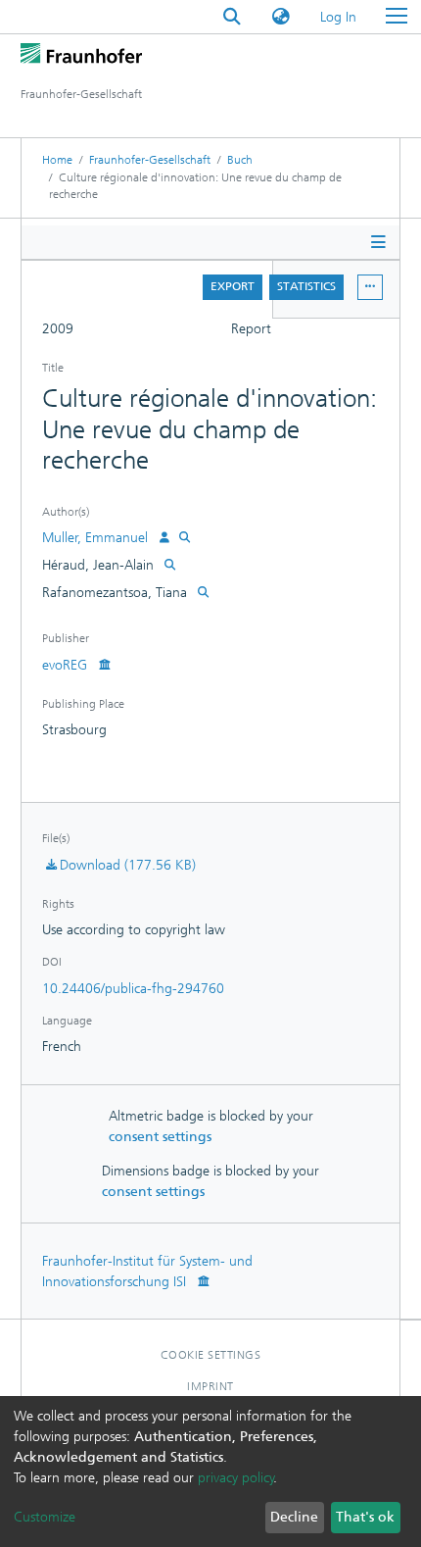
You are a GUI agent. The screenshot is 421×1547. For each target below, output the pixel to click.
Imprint (210, 1386)
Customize (44, 1517)
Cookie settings (211, 1355)
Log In (339, 17)
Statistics (306, 286)
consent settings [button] (160, 1136)
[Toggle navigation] (396, 16)
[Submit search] (232, 17)
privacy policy (236, 1478)
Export (232, 286)
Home (57, 160)
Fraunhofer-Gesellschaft (149, 160)
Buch (240, 160)
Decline (294, 1517)
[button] (281, 17)
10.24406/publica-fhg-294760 (133, 988)
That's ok (365, 1517)
